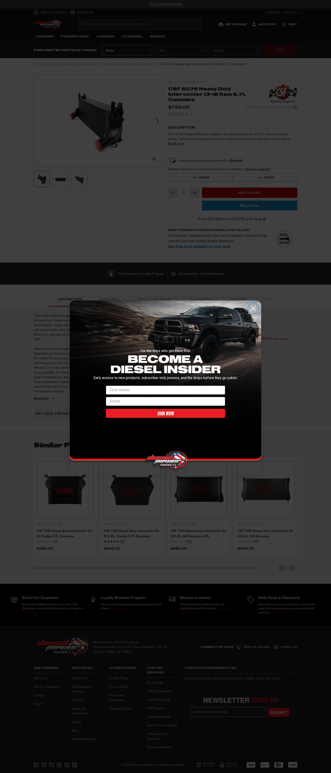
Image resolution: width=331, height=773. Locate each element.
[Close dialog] (253, 308)
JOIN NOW (165, 413)
